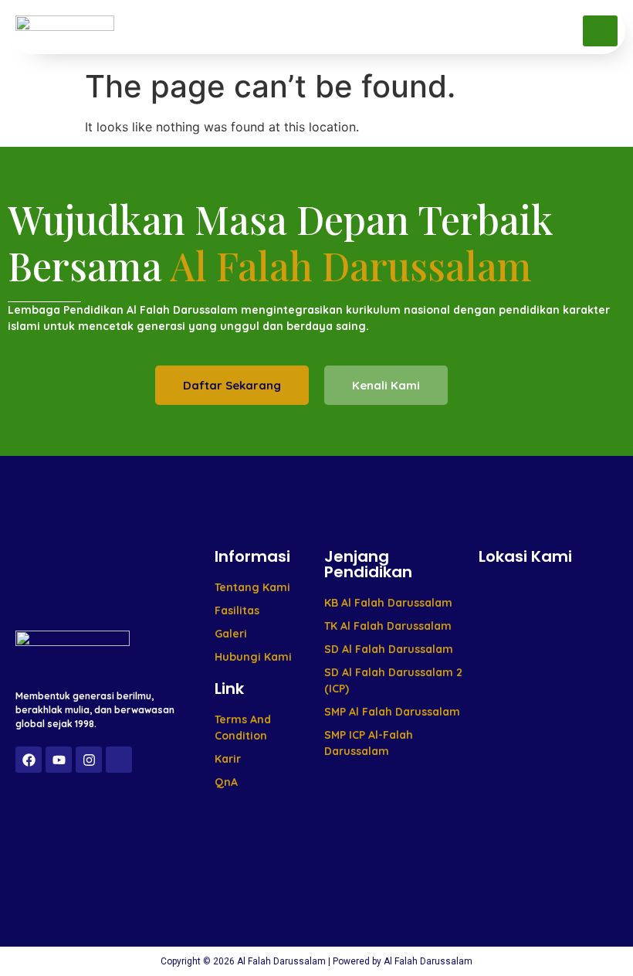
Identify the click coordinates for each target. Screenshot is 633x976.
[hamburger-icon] (600, 30)
